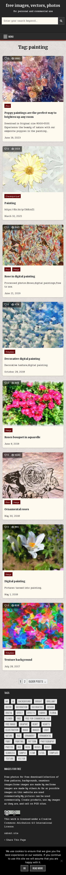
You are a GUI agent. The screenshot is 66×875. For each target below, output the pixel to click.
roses (38, 747)
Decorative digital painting (22, 358)
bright (38, 701)
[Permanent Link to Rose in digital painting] (33, 245)
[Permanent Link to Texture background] (33, 626)
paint (8, 741)
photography (47, 741)
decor (9, 707)
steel (42, 753)
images (36, 730)
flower (9, 718)
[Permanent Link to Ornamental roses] (33, 475)
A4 (7, 701)
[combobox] (33, 21)
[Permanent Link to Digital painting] (33, 547)
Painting (10, 203)
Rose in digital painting (19, 276)
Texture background (18, 659)
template (53, 753)
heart (35, 724)
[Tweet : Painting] (25, 190)
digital (9, 713)
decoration (21, 707)
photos (9, 747)
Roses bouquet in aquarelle (22, 437)
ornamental (45, 735)
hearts (46, 724)
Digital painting (14, 581)
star (32, 753)
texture (10, 758)
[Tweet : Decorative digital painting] (25, 346)
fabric (42, 713)
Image (16, 269)
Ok (24, 868)
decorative (37, 707)
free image (11, 724)
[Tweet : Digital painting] (25, 568)
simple (22, 753)
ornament (30, 735)
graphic (24, 724)
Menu (11, 36)
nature (9, 735)
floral (53, 713)
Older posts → (37, 681)
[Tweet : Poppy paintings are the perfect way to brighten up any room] (25, 100)
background (24, 701)
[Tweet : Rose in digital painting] (25, 263)
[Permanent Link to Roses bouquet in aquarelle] (33, 403)
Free (8, 105)
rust (47, 747)
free (19, 718)
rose (27, 747)
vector (21, 758)
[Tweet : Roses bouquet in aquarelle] (25, 424)
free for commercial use (37, 718)
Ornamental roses (16, 509)
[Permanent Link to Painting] (33, 169)
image (25, 730)
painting (19, 741)
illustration (12, 730)
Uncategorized (13, 196)
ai (13, 701)
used (47, 796)
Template (10, 351)
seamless (10, 753)
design (50, 707)
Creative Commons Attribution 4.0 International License (28, 823)
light (46, 730)
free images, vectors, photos (33, 5)
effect (20, 713)
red (19, 747)
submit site (11, 833)
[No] (61, 861)
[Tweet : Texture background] (25, 647)
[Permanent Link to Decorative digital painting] (33, 325)
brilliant (51, 701)
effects (31, 713)
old (18, 735)
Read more (38, 868)
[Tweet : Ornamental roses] (25, 496)
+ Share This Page (15, 840)
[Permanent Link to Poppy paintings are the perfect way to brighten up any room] (33, 79)
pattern (32, 741)
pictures (30, 796)
